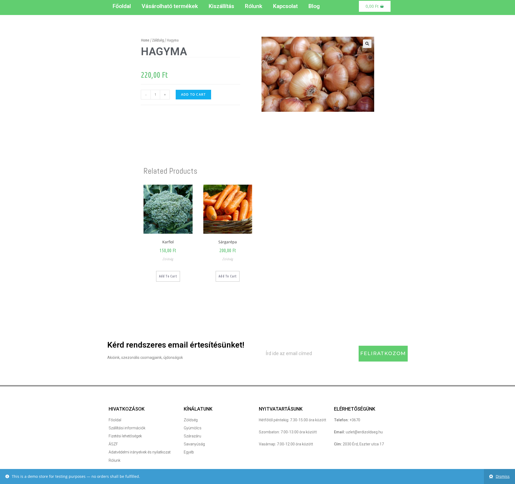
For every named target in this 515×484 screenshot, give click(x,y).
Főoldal (122, 6)
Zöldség (158, 40)
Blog (314, 6)
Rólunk (253, 6)
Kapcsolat (285, 6)
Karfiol (168, 241)
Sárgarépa (227, 241)
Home (145, 40)
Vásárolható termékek (170, 6)
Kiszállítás (221, 6)
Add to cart (193, 94)
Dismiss (503, 476)
